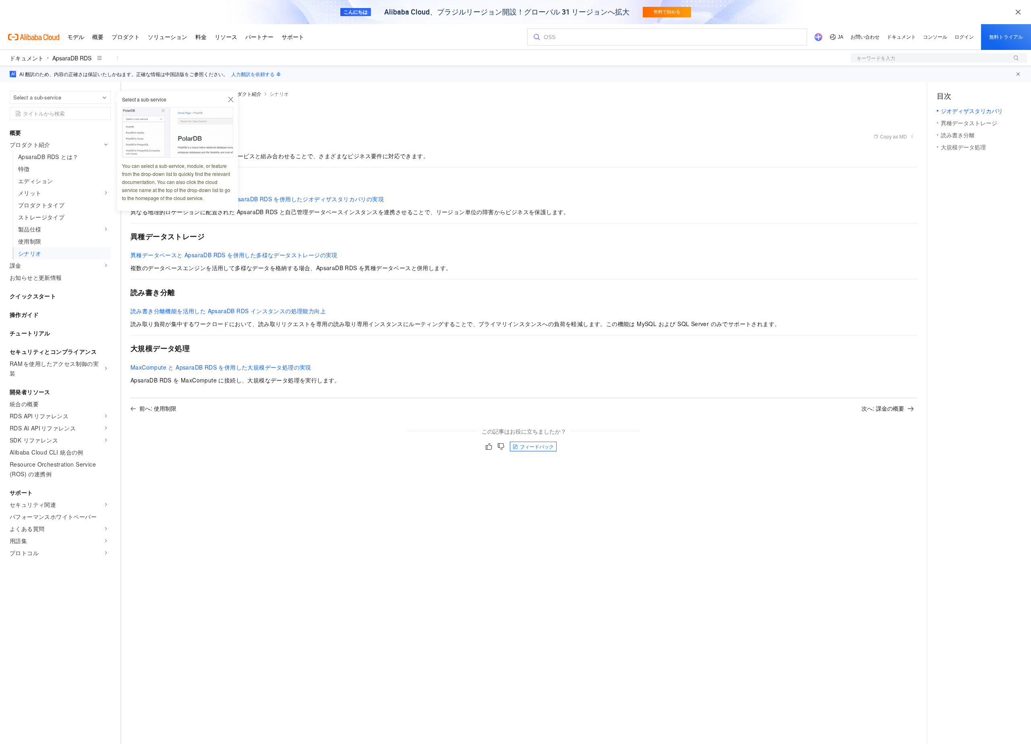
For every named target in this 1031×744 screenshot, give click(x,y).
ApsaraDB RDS (71, 58)
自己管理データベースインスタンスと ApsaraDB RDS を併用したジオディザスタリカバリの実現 (257, 199)
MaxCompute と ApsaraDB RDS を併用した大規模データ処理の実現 (220, 367)
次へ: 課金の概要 (882, 408)
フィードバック (537, 446)
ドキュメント (26, 58)
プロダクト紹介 (244, 93)
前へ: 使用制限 (157, 408)
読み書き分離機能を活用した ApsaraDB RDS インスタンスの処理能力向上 (228, 311)
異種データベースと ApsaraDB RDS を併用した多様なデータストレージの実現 (233, 255)
